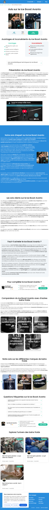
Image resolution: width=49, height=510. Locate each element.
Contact (33, 507)
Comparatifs (30, 1)
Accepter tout (23, 505)
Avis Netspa (41, 503)
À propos (38, 507)
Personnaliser (7, 505)
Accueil (1, 4)
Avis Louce (31, 501)
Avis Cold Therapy (32, 503)
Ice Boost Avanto (12, 423)
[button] (7, 21)
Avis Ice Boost (7, 4)
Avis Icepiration (42, 497)
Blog (46, 1)
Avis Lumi (40, 501)
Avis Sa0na (31, 497)
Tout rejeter (15, 505)
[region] (15, 500)
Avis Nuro (40, 499)
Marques (39, 1)
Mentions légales (44, 507)
